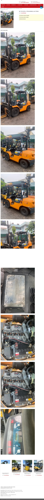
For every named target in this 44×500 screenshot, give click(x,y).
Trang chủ (1, 8)
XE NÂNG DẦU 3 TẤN (8, 8)
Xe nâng (4, 8)
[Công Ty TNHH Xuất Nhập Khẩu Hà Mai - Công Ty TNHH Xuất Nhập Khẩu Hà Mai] (7, 2)
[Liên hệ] (41, 6)
